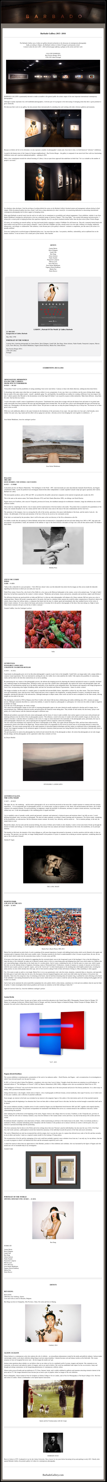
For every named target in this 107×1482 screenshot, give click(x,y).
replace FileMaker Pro (62, 222)
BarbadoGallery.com (20, 6)
